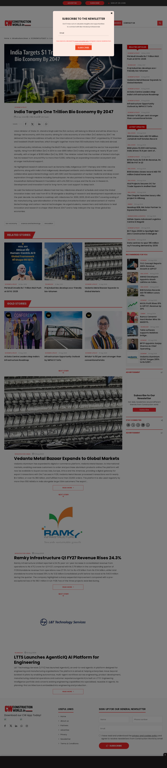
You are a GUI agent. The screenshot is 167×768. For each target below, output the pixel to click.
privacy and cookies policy (81, 41)
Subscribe (83, 47)
